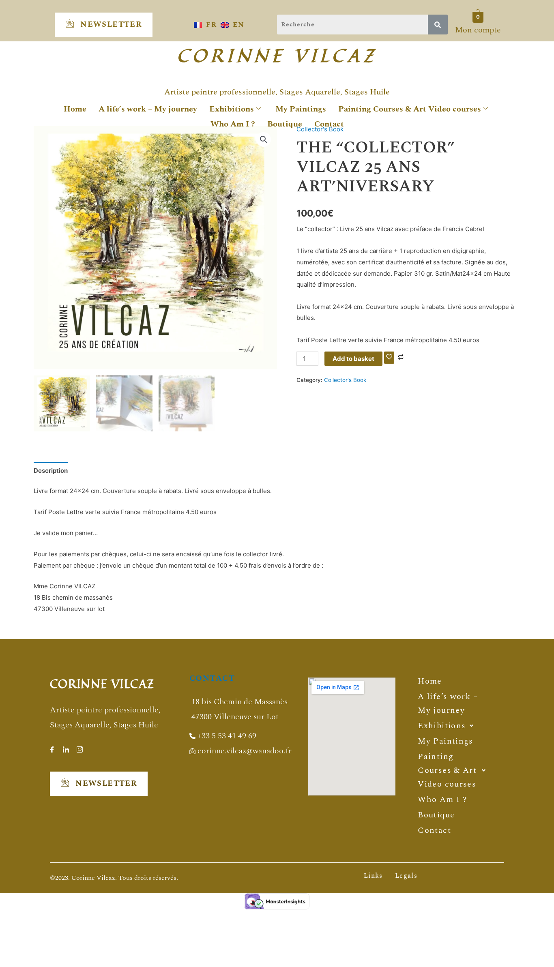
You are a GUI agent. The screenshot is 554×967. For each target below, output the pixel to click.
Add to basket (353, 358)
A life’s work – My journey (148, 109)
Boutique (284, 124)
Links (373, 876)
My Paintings (300, 109)
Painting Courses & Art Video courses (409, 109)
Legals (406, 876)
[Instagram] (79, 747)
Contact (329, 124)
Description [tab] (51, 470)
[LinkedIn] (66, 747)
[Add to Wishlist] (389, 357)
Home (75, 109)
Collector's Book (345, 380)
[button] (263, 139)
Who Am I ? (232, 124)
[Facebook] (52, 747)
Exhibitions (231, 109)
